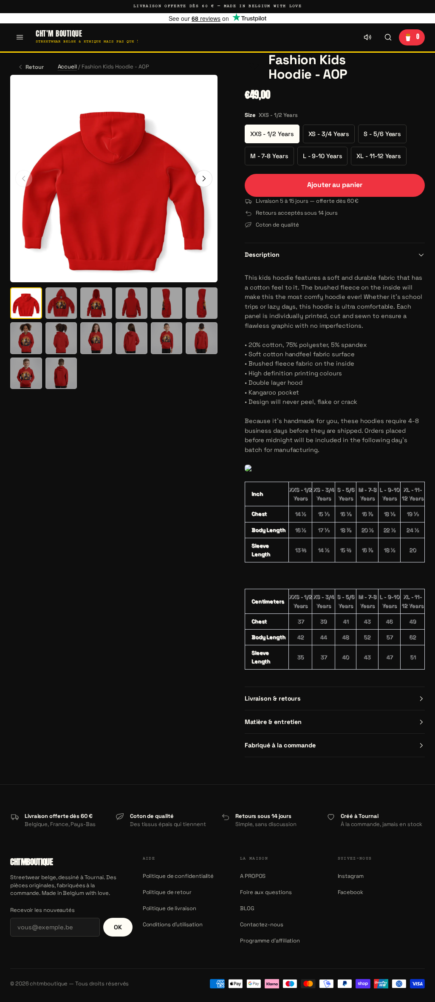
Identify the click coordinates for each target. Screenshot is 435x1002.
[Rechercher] (388, 37)
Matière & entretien (273, 722)
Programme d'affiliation (270, 940)
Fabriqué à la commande (280, 745)
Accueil (67, 66)
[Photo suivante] (203, 178)
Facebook (350, 892)
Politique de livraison (169, 908)
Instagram (351, 876)
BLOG (247, 908)
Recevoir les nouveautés (42, 910)
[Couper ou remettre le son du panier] (367, 37)
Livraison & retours (273, 698)
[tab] (26, 303)
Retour (34, 67)
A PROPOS (253, 876)
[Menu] (19, 37)
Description (262, 254)
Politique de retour (167, 892)
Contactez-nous (261, 924)
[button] (254, 67)
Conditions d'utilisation (173, 924)
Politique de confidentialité (178, 876)
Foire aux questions (265, 892)
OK (118, 927)
